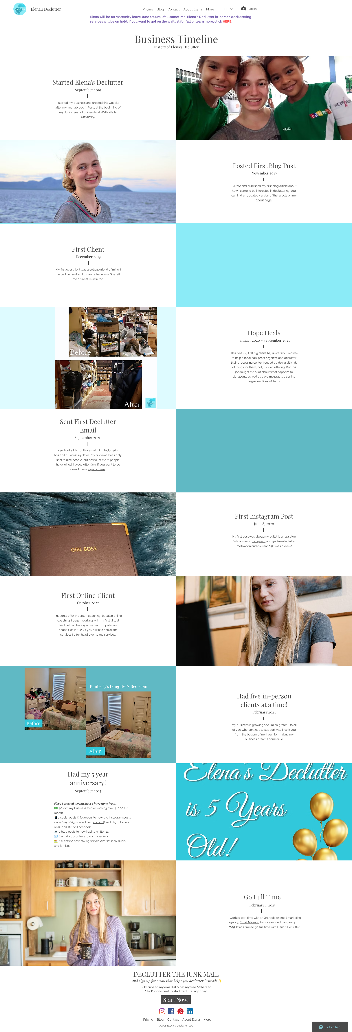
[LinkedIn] (190, 1011)
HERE (227, 21)
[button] (210, 9)
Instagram (258, 541)
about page (264, 200)
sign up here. (96, 469)
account (98, 822)
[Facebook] (171, 1011)
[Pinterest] (180, 1011)
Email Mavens (249, 922)
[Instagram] (162, 1011)
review (93, 279)
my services (107, 634)
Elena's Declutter (46, 9)
